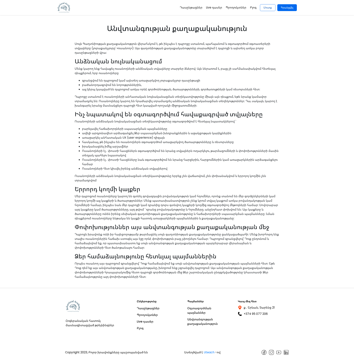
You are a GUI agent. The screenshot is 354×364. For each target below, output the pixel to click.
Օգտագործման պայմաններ (199, 310)
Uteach (209, 352)
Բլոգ (253, 7)
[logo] (64, 7)
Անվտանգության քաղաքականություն (202, 321)
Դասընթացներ (191, 7)
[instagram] (271, 352)
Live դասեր (214, 7)
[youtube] (279, 352)
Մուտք (267, 7)
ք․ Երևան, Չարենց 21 (259, 307)
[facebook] (264, 352)
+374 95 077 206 (256, 314)
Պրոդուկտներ (236, 7)
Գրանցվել (287, 7)
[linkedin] (286, 352)
